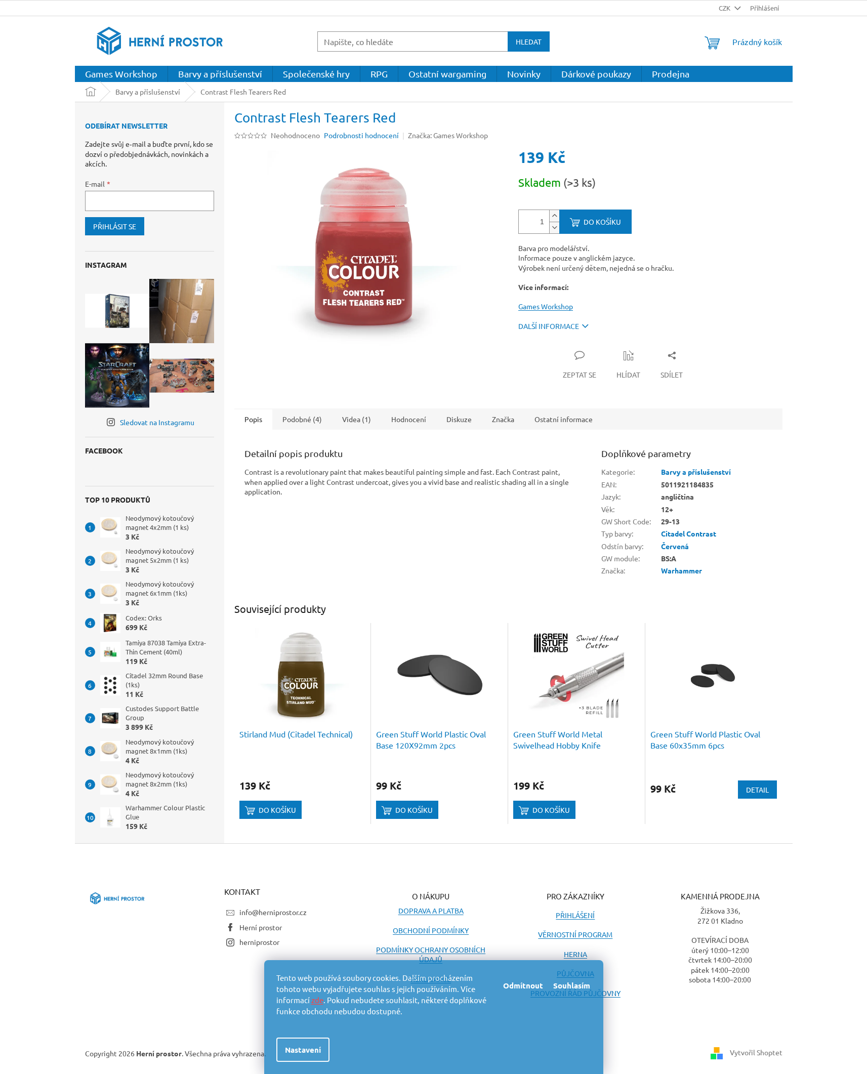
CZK (725, 8)
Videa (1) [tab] (356, 419)
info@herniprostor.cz (273, 912)
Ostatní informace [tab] (563, 419)
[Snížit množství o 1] (554, 227)
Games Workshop (545, 306)
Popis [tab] (253, 419)
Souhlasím (571, 985)
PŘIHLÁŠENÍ (575, 915)
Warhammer (681, 570)
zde (317, 1000)
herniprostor (259, 941)
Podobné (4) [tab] (302, 419)
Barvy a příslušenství (696, 471)
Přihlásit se (114, 226)
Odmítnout (523, 985)
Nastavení (303, 1050)
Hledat (529, 41)
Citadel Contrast (688, 533)
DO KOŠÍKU (602, 221)
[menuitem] (121, 74)
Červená (675, 546)
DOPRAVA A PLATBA (431, 910)
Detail (757, 789)
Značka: (448, 135)
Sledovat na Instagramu (157, 422)
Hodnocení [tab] (408, 419)
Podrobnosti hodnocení (361, 135)
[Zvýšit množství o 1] (554, 216)
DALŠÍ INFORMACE (548, 326)
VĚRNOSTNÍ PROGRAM (575, 934)
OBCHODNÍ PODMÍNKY (431, 930)
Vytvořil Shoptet (756, 1052)
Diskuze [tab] (459, 419)
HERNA (575, 954)
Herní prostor (260, 927)
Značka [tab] (503, 419)
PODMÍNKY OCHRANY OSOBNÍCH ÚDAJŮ (430, 954)
